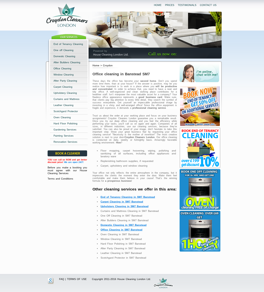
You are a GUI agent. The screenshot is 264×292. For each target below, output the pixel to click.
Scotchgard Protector (66, 111)
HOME (157, 5)
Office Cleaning (62, 68)
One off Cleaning (63, 50)
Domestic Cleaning (64, 56)
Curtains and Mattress (66, 99)
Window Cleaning (64, 74)
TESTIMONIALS (187, 5)
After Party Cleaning (65, 80)
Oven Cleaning (62, 117)
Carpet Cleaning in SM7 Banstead (122, 201)
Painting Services (63, 135)
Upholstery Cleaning (65, 92)
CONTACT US (208, 5)
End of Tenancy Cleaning (68, 44)
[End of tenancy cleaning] (199, 126)
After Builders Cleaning (67, 62)
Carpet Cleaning (63, 86)
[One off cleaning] (199, 209)
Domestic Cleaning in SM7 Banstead (124, 225)
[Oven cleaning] (199, 251)
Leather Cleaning (63, 105)
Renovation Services (65, 141)
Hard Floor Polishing (65, 123)
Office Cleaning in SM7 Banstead (121, 229)
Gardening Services (65, 129)
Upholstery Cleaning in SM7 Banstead (125, 206)
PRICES (169, 5)
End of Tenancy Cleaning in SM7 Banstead (128, 197)
